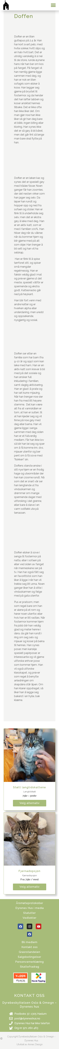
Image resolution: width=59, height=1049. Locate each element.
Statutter (29, 912)
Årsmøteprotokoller (29, 903)
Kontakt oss (29, 947)
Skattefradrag (29, 966)
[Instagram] (29, 926)
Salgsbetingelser (29, 956)
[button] (53, 5)
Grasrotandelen (29, 952)
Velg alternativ (30, 803)
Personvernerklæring (29, 961)
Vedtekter (29, 917)
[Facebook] (20, 926)
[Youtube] (38, 926)
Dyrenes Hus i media (29, 908)
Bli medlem (29, 942)
